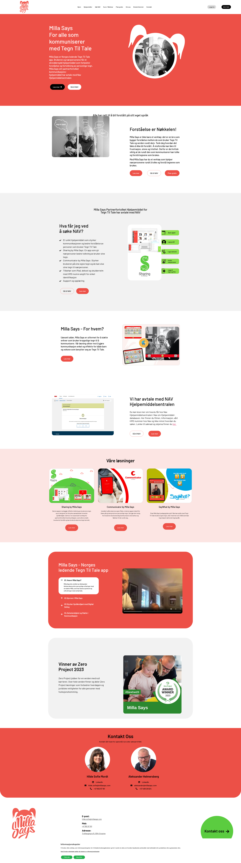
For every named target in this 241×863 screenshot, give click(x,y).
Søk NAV (97, 7)
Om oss (128, 7)
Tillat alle (67, 857)
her (174, 424)
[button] (79, 579)
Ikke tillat (79, 857)
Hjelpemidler (88, 7)
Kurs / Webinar (108, 7)
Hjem (79, 7)
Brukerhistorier (138, 7)
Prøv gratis (119, 7)
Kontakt (149, 7)
